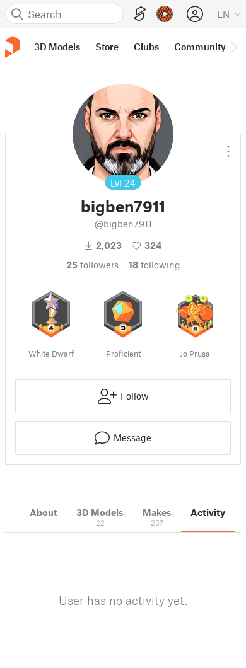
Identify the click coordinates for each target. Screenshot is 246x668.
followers (92, 264)
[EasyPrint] (140, 14)
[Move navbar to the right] (233, 47)
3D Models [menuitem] (57, 46)
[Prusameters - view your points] (164, 14)
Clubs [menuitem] (146, 46)
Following (154, 264)
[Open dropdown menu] (228, 146)
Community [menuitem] (200, 46)
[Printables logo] (12, 47)
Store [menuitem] (107, 46)
